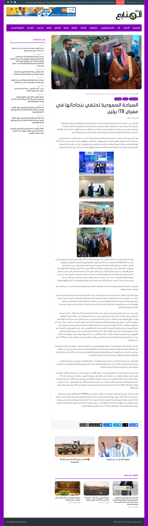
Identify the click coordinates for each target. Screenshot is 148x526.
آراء (118, 28)
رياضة (66, 28)
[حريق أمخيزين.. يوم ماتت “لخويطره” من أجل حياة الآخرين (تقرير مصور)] (96, 488)
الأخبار (127, 28)
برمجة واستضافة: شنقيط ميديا (16, 522)
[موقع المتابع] (129, 14)
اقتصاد (83, 28)
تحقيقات (93, 28)
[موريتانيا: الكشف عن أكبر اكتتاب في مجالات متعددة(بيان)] (67, 488)
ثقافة (74, 28)
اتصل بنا (30, 28)
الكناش (57, 28)
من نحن (40, 28)
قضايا (48, 28)
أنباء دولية (126, 94)
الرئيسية (136, 28)
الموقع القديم (17, 28)
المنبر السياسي (107, 28)
